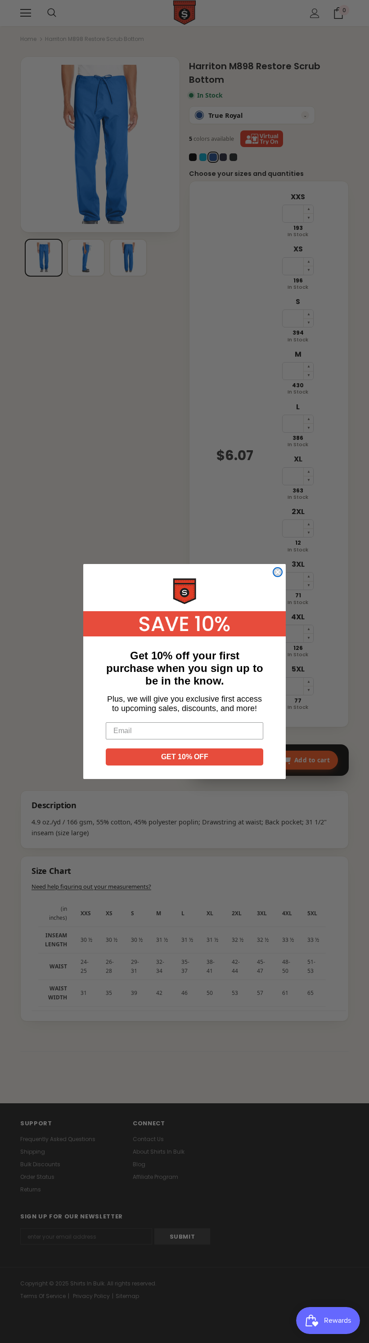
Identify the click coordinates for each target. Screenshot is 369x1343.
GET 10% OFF (184, 757)
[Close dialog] (277, 572)
